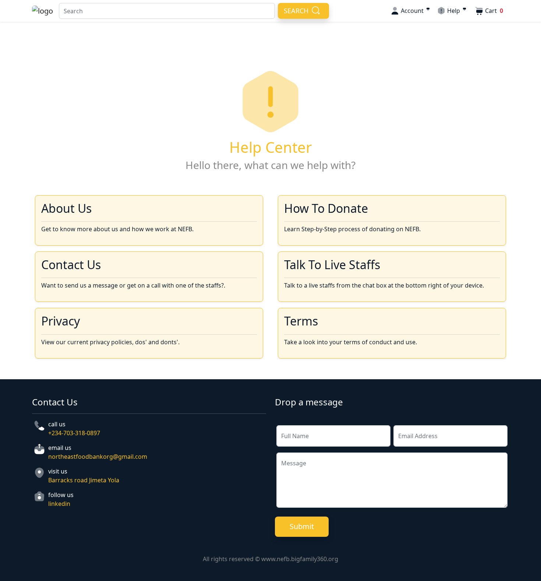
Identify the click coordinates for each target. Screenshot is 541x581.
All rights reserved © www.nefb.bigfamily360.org (270, 559)
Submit (302, 526)
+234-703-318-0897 (74, 433)
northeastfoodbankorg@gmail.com (97, 457)
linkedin (59, 504)
